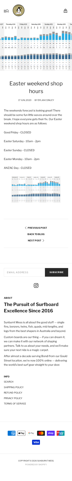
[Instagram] (36, 286)
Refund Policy (13, 392)
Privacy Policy (13, 398)
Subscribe (57, 272)
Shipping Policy (14, 387)
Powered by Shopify (36, 464)
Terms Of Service (15, 403)
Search (8, 381)
